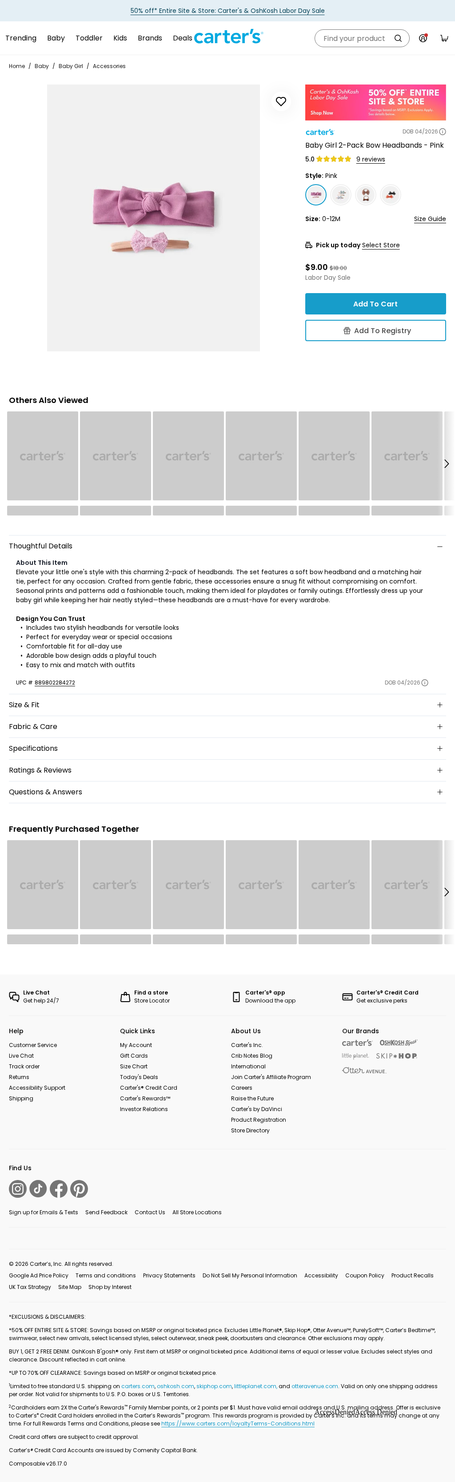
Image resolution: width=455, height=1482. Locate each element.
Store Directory (250, 1130)
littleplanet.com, (256, 1386)
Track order (24, 1066)
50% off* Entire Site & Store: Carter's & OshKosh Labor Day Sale (228, 10)
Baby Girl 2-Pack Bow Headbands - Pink (374, 145)
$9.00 (316, 267)
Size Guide (430, 218)
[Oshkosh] (399, 1042)
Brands (150, 38)
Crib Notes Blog (251, 1055)
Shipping (21, 1098)
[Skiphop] (396, 1056)
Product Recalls (412, 1275)
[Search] (398, 38)
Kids (120, 38)
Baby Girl (71, 66)
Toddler (89, 38)
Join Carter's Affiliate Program (271, 1077)
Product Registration (258, 1120)
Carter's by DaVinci (256, 1109)
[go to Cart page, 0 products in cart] (444, 38)
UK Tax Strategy (30, 1287)
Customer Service (33, 1045)
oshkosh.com (175, 1386)
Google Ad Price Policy (38, 1275)
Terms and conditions (106, 1275)
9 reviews (370, 159)
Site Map (69, 1287)
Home (17, 66)
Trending (20, 38)
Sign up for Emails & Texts (43, 1212)
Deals (182, 38)
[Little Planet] (355, 1056)
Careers (241, 1087)
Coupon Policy (364, 1275)
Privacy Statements (169, 1275)
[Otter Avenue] (364, 1070)
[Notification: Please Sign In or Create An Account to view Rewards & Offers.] (423, 38)
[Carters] (357, 1042)
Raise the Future (252, 1098)
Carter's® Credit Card (148, 1087)
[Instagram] (18, 1189)
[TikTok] (38, 1188)
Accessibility (321, 1275)
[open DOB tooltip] (442, 132)
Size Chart (134, 1066)
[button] (446, 463)
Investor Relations (144, 1109)
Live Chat (21, 1055)
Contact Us (150, 1212)
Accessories (109, 66)
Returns (19, 1077)
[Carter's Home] (227, 36)
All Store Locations (197, 1212)
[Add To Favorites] (281, 101)
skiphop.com (214, 1386)
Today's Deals (139, 1077)
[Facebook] (59, 1189)
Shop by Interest (110, 1287)
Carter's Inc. (247, 1045)
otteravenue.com (314, 1386)
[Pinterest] (79, 1189)
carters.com (138, 1386)
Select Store (381, 245)
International (248, 1066)
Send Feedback (106, 1212)
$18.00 (338, 268)
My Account (136, 1045)
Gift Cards (134, 1055)
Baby (56, 38)
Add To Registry (382, 331)
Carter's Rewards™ (145, 1098)
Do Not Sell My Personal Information (250, 1275)
